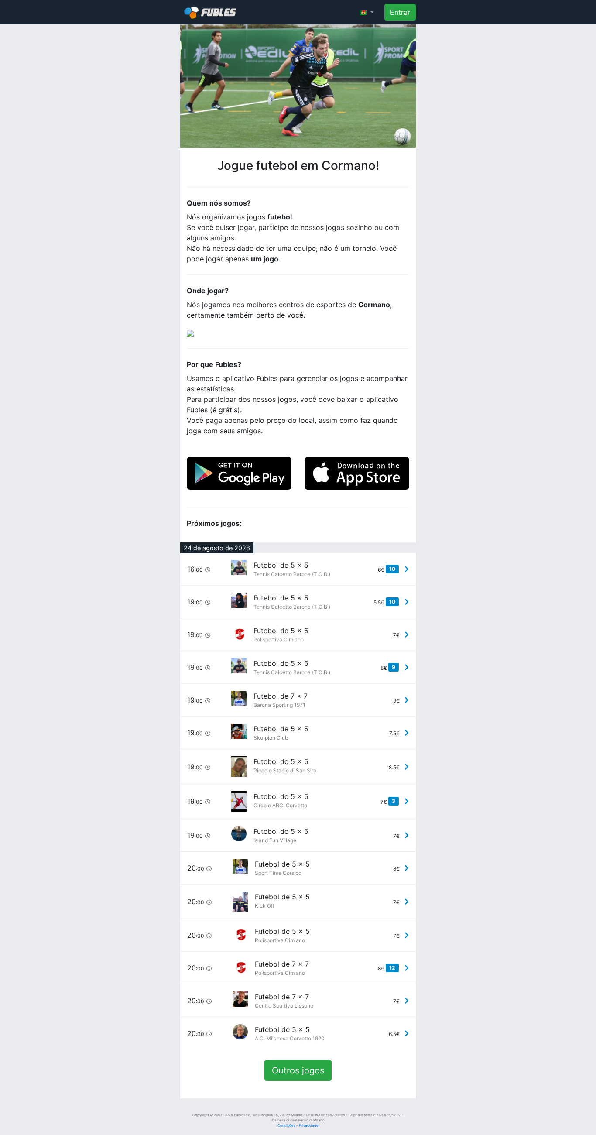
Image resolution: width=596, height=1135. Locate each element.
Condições (286, 1125)
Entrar (400, 12)
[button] (366, 12)
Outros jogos (298, 1070)
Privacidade (309, 1125)
